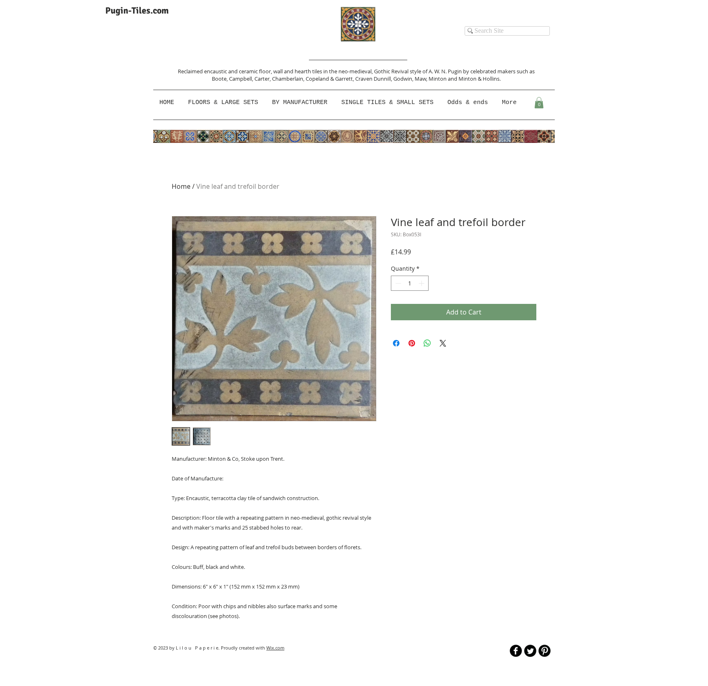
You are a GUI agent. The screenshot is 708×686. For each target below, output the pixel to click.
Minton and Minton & (456, 78)
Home (181, 186)
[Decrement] (397, 283)
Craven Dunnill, (374, 78)
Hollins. (492, 78)
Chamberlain (287, 78)
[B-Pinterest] (544, 651)
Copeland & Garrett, (330, 78)
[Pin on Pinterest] (412, 343)
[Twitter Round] (530, 651)
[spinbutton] (409, 283)
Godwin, (404, 78)
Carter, (263, 78)
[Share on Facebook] (396, 343)
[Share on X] (443, 343)
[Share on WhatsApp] (427, 343)
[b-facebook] (516, 651)
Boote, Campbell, (233, 78)
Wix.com (275, 648)
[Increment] (422, 283)
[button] (300, 102)
